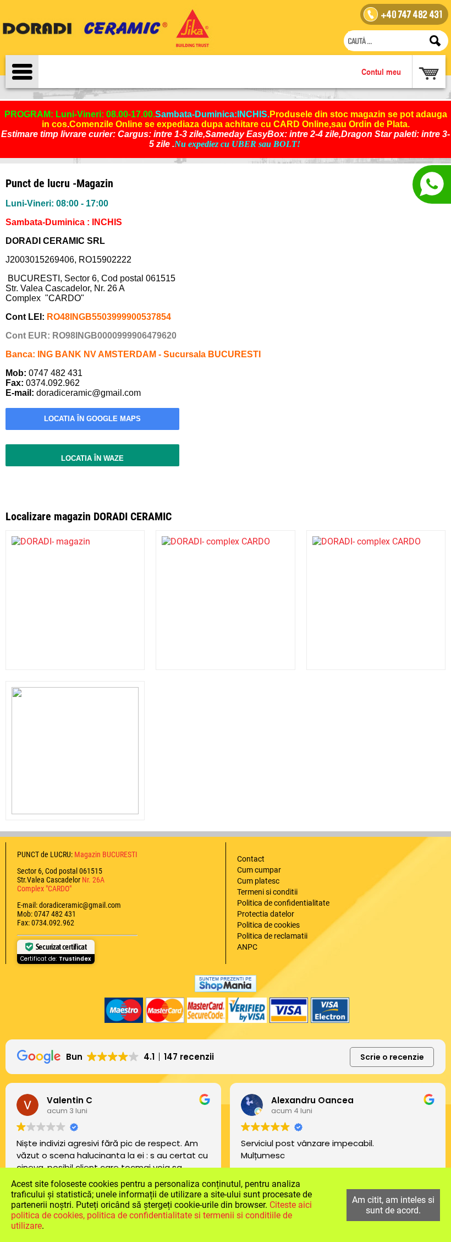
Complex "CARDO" (44, 888)
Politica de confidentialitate (283, 902)
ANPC (247, 947)
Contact (251, 858)
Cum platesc (258, 880)
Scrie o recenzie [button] (392, 1057)
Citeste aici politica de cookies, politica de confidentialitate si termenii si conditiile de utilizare (161, 1215)
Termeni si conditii (267, 891)
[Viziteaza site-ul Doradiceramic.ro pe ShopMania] (225, 983)
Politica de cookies (268, 924)
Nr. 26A (93, 879)
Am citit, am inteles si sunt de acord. (393, 1205)
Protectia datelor (265, 913)
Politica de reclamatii (272, 935)
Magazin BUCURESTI (105, 854)
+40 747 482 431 (412, 16)
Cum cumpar (259, 869)
